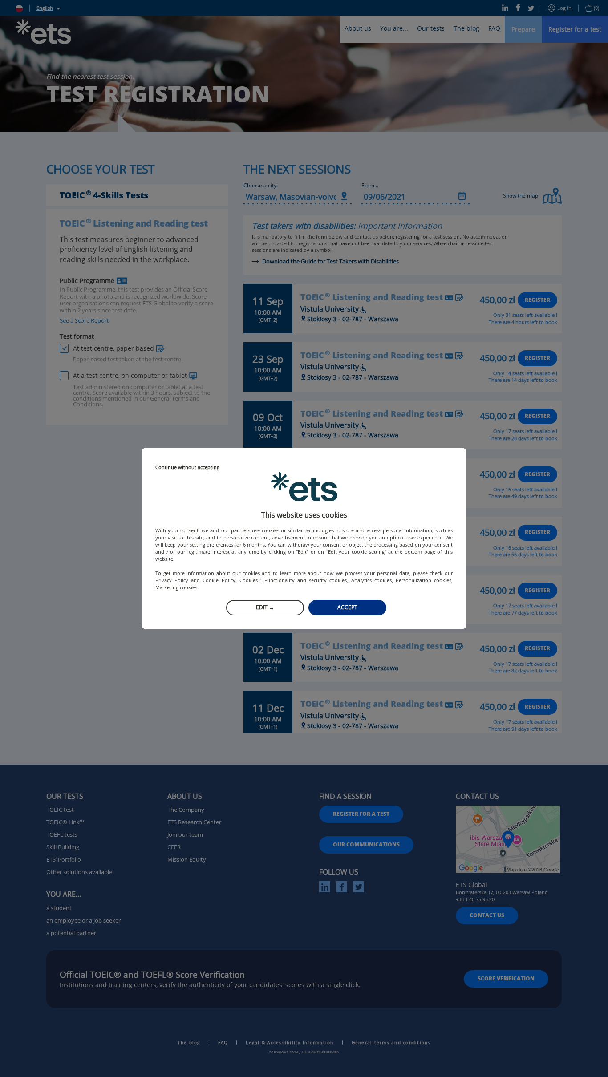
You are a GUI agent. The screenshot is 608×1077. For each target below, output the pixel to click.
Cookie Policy (219, 580)
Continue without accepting (187, 467)
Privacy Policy (171, 580)
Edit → (265, 607)
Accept (347, 607)
